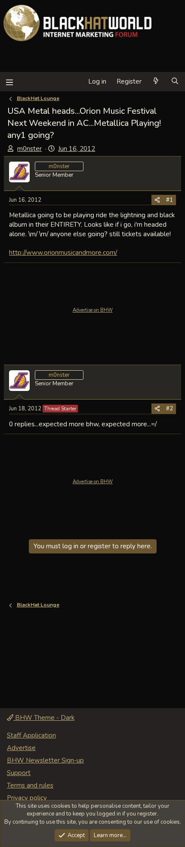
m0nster (29, 148)
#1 (169, 200)
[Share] (157, 200)
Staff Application (31, 735)
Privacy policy (27, 798)
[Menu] (9, 82)
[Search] (175, 82)
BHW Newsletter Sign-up (45, 760)
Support (19, 773)
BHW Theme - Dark (43, 717)
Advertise (21, 748)
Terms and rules (30, 785)
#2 (169, 409)
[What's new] (156, 82)
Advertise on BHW (93, 310)
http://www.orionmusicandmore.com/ (63, 252)
